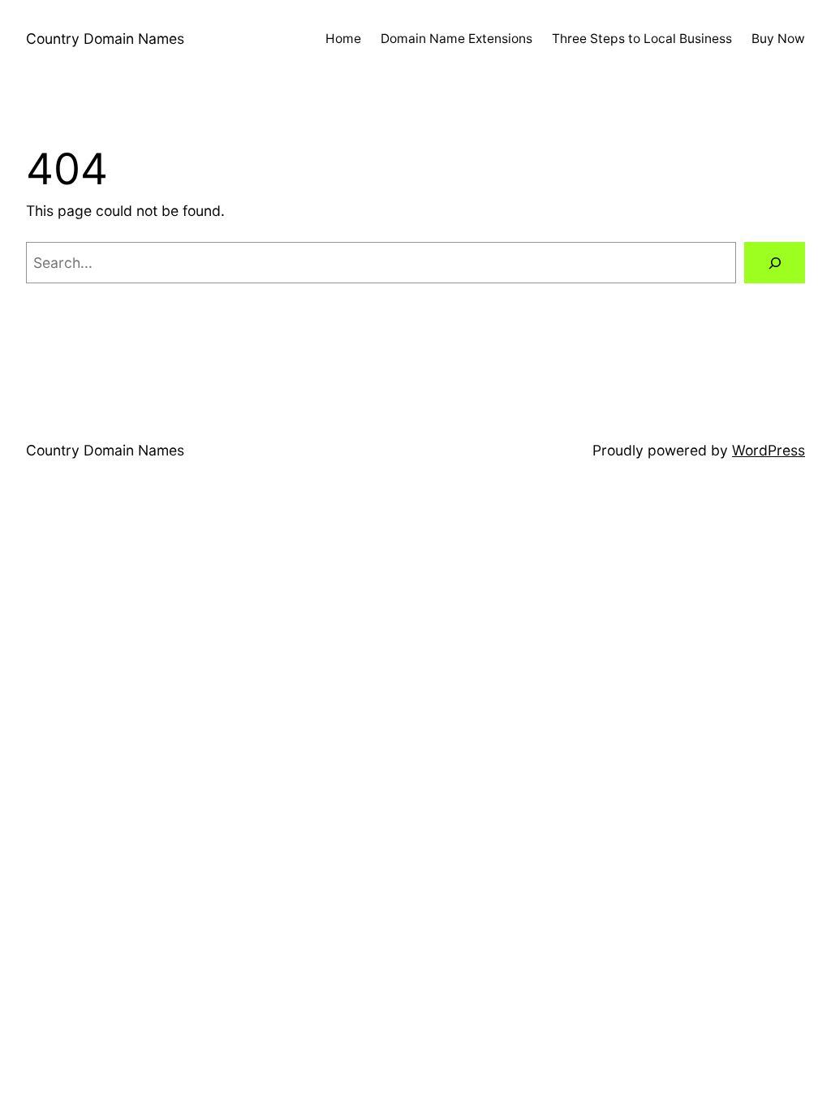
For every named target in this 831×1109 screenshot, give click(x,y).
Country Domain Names (105, 38)
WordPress (768, 450)
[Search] (774, 262)
